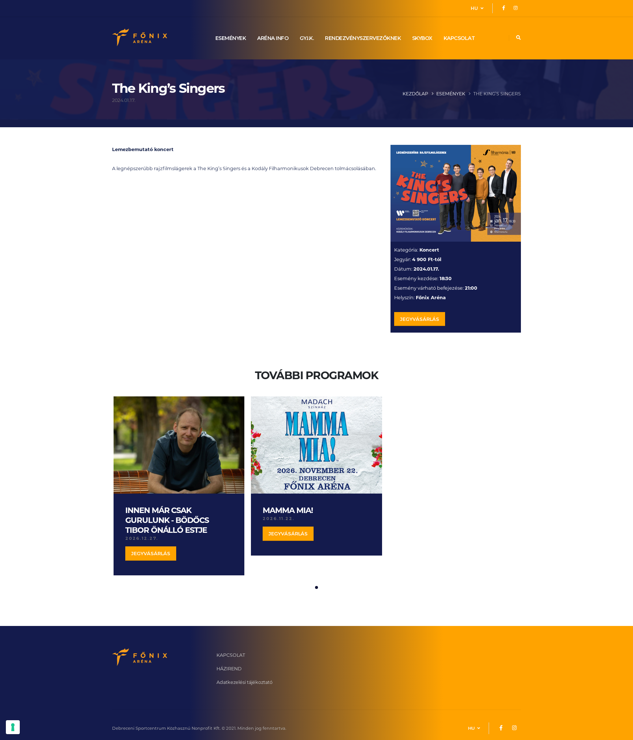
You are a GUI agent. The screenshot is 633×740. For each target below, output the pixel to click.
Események (450, 93)
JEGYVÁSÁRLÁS (419, 319)
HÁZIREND (228, 668)
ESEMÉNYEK (230, 38)
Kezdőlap (415, 93)
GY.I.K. (307, 38)
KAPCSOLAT (459, 38)
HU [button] (475, 8)
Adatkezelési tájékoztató (244, 682)
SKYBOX (422, 38)
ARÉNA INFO (272, 38)
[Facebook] (504, 8)
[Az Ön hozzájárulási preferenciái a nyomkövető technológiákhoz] (13, 727)
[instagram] (515, 8)
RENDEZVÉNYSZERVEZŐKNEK (363, 38)
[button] (316, 587)
